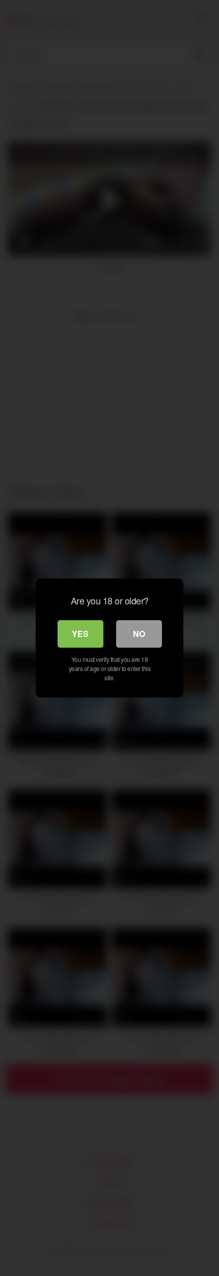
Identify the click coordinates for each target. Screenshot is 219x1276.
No (139, 634)
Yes (80, 634)
